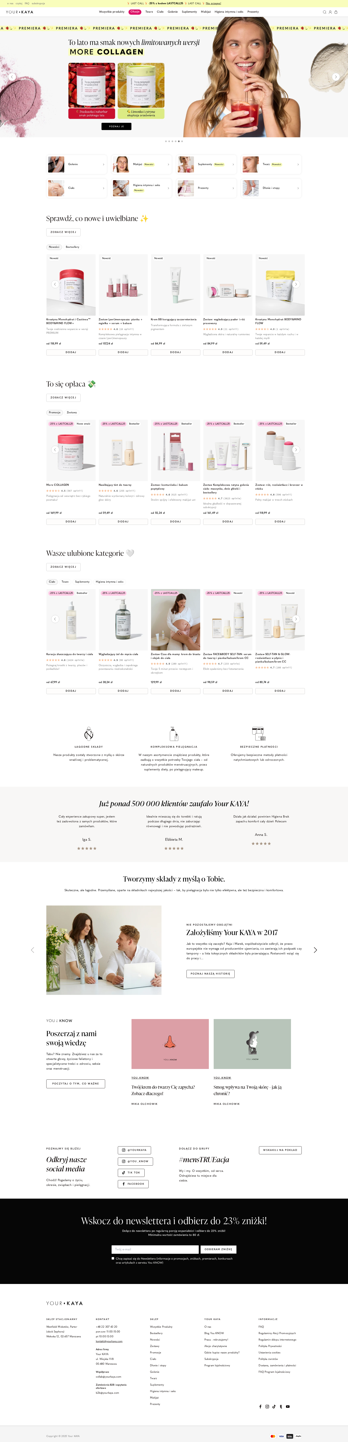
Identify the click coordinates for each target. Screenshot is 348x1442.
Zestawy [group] (72, 412)
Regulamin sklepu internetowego (277, 1340)
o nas (10, 3)
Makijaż (154, 1398)
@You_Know (138, 1161)
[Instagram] (267, 1406)
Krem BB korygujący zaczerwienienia (174, 319)
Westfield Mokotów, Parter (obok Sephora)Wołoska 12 (61, 1332)
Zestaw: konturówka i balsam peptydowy (169, 487)
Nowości (155, 1340)
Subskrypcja (211, 1359)
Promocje (155, 1352)
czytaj (19, 3)
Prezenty (155, 1404)
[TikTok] (274, 1406)
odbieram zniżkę (218, 1249)
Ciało (153, 1359)
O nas (207, 1327)
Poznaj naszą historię (210, 974)
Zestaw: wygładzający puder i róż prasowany (224, 321)
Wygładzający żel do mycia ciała (118, 654)
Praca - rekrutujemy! (216, 1340)
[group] (174, 77)
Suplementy (157, 1385)
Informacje (268, 1319)
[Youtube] (288, 1406)
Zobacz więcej (63, 232)
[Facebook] (260, 1406)
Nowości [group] (54, 247)
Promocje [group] (54, 412)
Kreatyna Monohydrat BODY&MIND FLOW (278, 321)
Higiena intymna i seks (163, 1391)
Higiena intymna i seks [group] (109, 582)
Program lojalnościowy (217, 1365)
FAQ (27, 3)
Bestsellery (156, 1333)
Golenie (154, 1372)
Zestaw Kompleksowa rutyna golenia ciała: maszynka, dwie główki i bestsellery (226, 489)
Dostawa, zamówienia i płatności (277, 1365)
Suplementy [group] (82, 582)
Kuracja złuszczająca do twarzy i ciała (69, 654)
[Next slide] (336, 77)
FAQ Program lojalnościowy (274, 1372)
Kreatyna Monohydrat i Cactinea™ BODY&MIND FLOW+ (68, 321)
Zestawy (154, 1346)
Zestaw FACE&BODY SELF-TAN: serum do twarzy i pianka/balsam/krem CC (227, 656)
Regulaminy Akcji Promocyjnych (277, 1333)
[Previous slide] (12, 77)
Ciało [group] (52, 582)
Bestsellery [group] (72, 247)
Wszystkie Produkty (161, 1327)
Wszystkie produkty (111, 11)
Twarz (153, 1378)
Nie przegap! (213, 3)
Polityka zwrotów (268, 1359)
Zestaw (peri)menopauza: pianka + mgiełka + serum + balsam (120, 321)
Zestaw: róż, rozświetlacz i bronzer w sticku (279, 487)
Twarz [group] (65, 582)
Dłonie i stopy (158, 1365)
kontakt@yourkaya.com (109, 1341)
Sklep (154, 1319)
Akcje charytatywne (215, 1346)
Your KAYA (212, 1319)
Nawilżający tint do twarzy (115, 485)
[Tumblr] (281, 1406)
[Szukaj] (325, 12)
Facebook (136, 1184)
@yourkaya (137, 1150)
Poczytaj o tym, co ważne (75, 1084)
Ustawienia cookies (269, 1352)
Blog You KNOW (214, 1333)
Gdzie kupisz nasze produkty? (222, 1352)
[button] (166, 141)
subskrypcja (38, 3)
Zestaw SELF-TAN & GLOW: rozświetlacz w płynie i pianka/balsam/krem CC (272, 658)
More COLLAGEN (57, 485)
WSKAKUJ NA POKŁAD (280, 1150)
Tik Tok (134, 1173)
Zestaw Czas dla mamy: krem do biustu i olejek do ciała (175, 656)
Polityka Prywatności (270, 1346)
